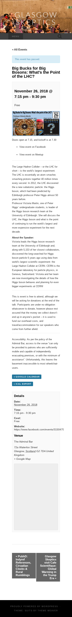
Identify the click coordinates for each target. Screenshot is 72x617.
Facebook (40, 146)
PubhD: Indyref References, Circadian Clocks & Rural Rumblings (23, 566)
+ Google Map (22, 458)
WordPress (50, 606)
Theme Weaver (48, 610)
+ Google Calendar (27, 377)
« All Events (19, 49)
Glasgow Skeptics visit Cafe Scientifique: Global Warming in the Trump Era (48, 567)
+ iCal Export (22, 384)
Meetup (39, 154)
